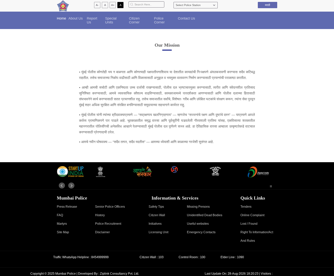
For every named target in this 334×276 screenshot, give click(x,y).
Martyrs (62, 223)
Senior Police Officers (110, 206)
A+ (112, 5)
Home (61, 18)
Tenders (245, 206)
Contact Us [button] (186, 18)
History (100, 215)
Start (265, 186)
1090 (240, 257)
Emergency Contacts (201, 232)
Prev (62, 186)
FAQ (60, 215)
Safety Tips (156, 206)
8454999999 (100, 257)
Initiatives (155, 223)
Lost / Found (248, 223)
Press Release (67, 206)
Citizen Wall (157, 215)
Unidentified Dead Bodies (204, 215)
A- (97, 5)
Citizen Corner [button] (134, 20)
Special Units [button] (111, 20)
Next (71, 186)
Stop (271, 186)
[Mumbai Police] (63, 5)
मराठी (267, 5)
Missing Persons (198, 206)
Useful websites (198, 223)
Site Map (63, 232)
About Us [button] (75, 18)
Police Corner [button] (159, 20)
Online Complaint (252, 215)
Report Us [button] (92, 20)
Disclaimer (102, 232)
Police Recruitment (108, 223)
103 (161, 257)
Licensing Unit (158, 232)
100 (202, 257)
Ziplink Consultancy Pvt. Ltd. (119, 273)
